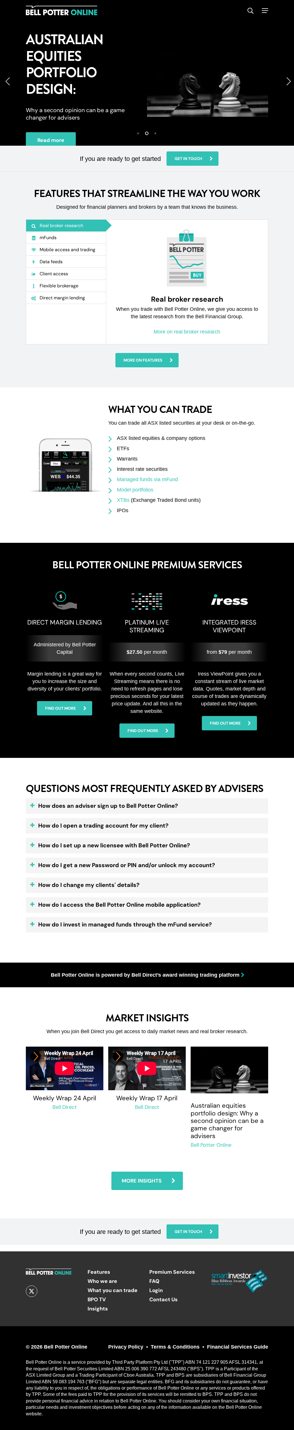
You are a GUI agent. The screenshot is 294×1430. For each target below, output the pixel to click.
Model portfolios (135, 490)
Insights (98, 1308)
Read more (50, 140)
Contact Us (163, 1299)
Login (156, 1290)
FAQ (154, 1281)
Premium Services (172, 1272)
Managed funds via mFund (147, 479)
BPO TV (97, 1299)
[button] (265, 10)
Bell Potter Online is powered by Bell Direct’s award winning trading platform (145, 975)
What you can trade (113, 1290)
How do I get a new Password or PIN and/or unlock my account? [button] (126, 865)
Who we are (102, 1281)
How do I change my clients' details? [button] (89, 885)
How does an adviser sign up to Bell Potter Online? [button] (108, 805)
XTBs (123, 500)
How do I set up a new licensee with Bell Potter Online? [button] (114, 845)
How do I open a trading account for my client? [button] (103, 825)
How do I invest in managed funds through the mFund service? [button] (125, 924)
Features (99, 1272)
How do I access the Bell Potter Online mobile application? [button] (119, 904)
